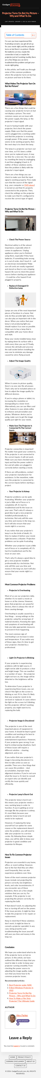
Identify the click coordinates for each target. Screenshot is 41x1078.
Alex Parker (22, 1015)
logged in (16, 1046)
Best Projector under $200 (20, 985)
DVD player (29, 185)
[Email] (17, 1024)
